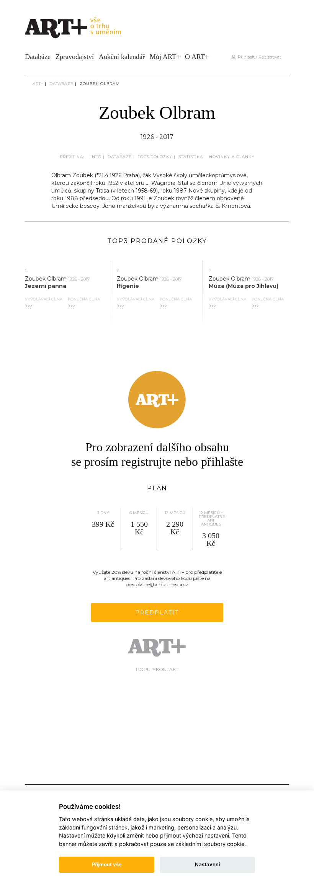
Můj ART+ (165, 56)
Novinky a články (232, 156)
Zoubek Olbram (100, 83)
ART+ (38, 83)
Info (95, 156)
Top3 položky (155, 156)
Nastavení (207, 864)
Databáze (38, 56)
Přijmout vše (107, 864)
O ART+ (197, 56)
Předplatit (157, 612)
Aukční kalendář (122, 56)
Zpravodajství (75, 56)
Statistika (190, 156)
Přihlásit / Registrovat (258, 57)
